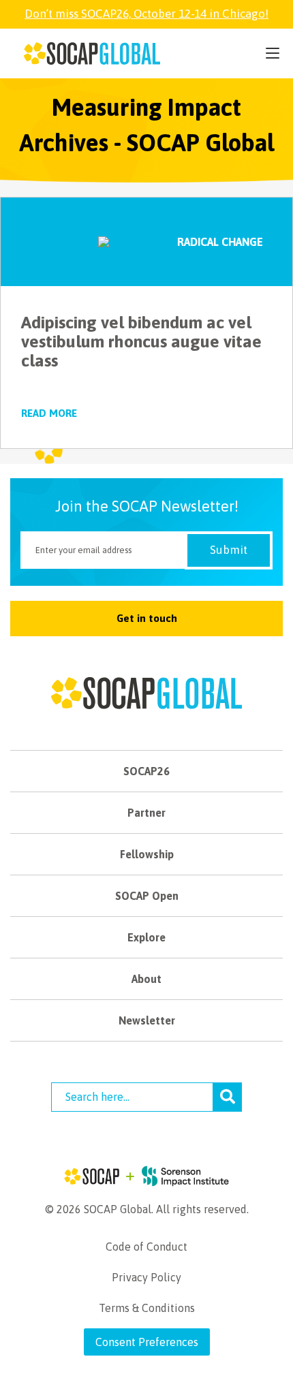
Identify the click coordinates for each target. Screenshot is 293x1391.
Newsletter (147, 1020)
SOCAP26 (146, 771)
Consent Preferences (146, 1342)
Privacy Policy (146, 1277)
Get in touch (147, 618)
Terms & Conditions (147, 1308)
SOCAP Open (147, 896)
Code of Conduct (146, 1246)
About (146, 979)
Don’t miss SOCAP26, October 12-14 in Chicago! (146, 13)
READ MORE (49, 413)
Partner (146, 813)
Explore (146, 937)
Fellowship (147, 854)
